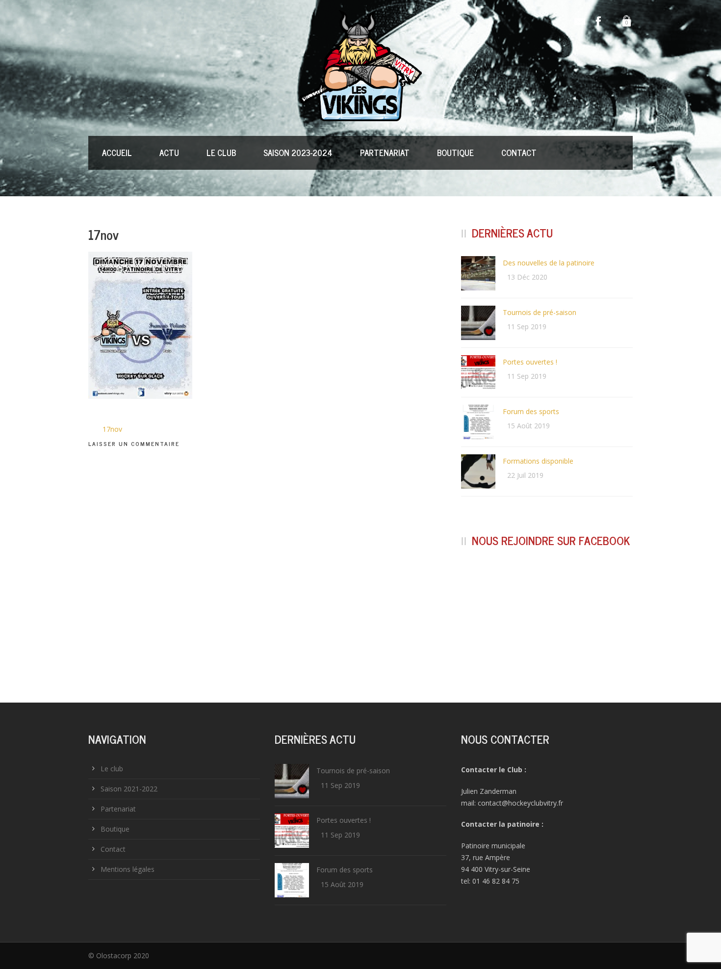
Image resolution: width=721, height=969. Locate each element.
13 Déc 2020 (527, 277)
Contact (519, 152)
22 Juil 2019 (525, 475)
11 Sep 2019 (526, 326)
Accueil (117, 152)
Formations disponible (538, 461)
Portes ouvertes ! (530, 362)
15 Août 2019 (528, 425)
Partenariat (385, 152)
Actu (169, 152)
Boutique (455, 152)
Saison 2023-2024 (298, 152)
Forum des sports (531, 411)
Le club (221, 152)
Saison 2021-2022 (129, 788)
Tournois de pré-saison (539, 312)
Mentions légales (127, 869)
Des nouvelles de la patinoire (548, 262)
